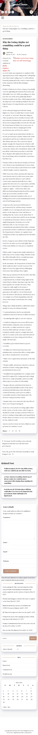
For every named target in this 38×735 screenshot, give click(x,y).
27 (22, 699)
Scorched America (19, 4)
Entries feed (6, 665)
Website (6, 561)
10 (8, 694)
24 (8, 699)
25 (13, 699)
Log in (4, 661)
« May (5, 707)
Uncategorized (8, 38)
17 (8, 696)
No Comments (23, 54)
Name (5, 542)
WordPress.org (7, 674)
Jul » (9, 707)
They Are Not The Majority (11, 630)
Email (5, 552)
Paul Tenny (10, 52)
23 (4, 699)
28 (27, 699)
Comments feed (7, 669)
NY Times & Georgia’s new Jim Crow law (15, 612)
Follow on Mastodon (26, 732)
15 (31, 694)
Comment (7, 517)
